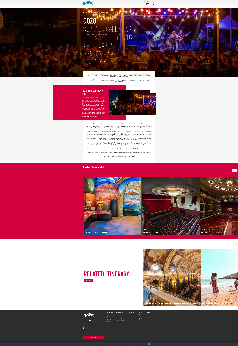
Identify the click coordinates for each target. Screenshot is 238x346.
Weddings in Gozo (120, 320)
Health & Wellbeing (120, 322)
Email (84, 328)
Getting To (131, 4)
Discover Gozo (109, 312)
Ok (149, 344)
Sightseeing (131, 314)
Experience (111, 4)
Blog (148, 314)
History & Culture (120, 318)
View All (88, 280)
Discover (100, 4)
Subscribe (94, 337)
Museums (131, 318)
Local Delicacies (120, 324)
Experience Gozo (120, 312)
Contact (149, 316)
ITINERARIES (141, 316)
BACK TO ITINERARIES (119, 159)
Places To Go (121, 4)
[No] (236, 344)
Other (148, 312)
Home (84, 12)
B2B (144, 1)
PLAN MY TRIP (139, 4)
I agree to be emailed (89, 334)
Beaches (131, 316)
